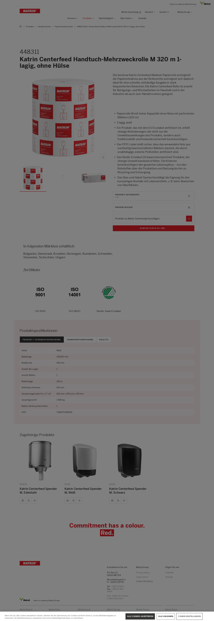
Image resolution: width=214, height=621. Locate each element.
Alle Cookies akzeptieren (140, 616)
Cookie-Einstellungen (189, 616)
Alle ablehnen (165, 616)
